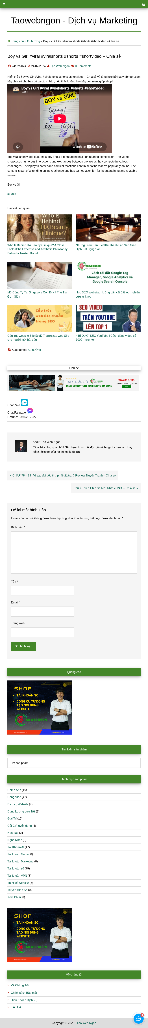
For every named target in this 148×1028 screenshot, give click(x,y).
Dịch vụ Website (17, 804)
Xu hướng (33, 41)
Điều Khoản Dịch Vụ (24, 1000)
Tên (14, 581)
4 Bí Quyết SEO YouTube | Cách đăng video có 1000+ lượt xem (106, 337)
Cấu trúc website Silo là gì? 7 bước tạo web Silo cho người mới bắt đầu (38, 337)
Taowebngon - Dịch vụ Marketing (74, 20)
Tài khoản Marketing (20, 861)
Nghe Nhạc (14, 840)
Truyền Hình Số (17, 889)
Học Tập (12, 832)
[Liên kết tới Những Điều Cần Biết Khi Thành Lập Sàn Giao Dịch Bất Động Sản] (108, 227)
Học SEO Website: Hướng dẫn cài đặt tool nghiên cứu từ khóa (108, 294)
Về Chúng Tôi (20, 985)
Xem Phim (14, 897)
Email (15, 602)
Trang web (18, 623)
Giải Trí (12, 818)
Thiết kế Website (18, 882)
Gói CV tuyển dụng (19, 825)
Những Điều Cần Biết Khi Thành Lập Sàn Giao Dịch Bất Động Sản (106, 247)
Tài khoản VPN (17, 875)
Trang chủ (17, 41)
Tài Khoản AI (15, 847)
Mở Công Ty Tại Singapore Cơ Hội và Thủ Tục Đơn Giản (37, 294)
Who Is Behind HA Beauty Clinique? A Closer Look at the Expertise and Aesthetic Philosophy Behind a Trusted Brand (37, 249)
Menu (74, 4)
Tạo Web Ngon (86, 1023)
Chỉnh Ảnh (14, 790)
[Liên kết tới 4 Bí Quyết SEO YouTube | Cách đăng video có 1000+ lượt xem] (108, 318)
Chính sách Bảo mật (24, 992)
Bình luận (18, 527)
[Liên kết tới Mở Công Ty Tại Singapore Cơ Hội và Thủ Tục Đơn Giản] (39, 275)
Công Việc (14, 797)
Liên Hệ (16, 1007)
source (11, 193)
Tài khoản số (15, 868)
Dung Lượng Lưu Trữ (21, 811)
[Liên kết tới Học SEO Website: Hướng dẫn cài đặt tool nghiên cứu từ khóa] (108, 275)
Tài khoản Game (18, 854)
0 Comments (83, 66)
